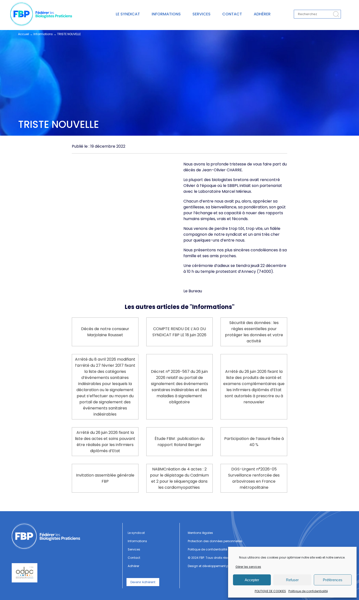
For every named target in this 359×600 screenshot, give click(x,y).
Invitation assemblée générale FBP (105, 478)
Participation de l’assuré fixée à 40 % (254, 441)
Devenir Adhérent (142, 582)
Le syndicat (128, 14)
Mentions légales (200, 533)
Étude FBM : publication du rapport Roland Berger (179, 441)
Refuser (292, 580)
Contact (232, 14)
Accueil (23, 34)
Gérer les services (248, 567)
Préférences (332, 580)
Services (201, 14)
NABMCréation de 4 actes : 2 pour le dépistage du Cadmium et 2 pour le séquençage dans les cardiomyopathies (179, 478)
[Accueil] (65, 536)
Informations (166, 14)
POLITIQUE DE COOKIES (270, 591)
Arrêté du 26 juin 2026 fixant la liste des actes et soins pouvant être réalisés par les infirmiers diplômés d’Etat (105, 442)
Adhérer (262, 14)
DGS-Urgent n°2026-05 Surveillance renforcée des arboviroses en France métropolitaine (254, 478)
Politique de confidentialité (308, 591)
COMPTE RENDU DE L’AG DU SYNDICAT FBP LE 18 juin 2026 (179, 332)
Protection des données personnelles (215, 541)
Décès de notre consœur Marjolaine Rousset (105, 332)
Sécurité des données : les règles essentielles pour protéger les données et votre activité (254, 332)
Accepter (252, 580)
